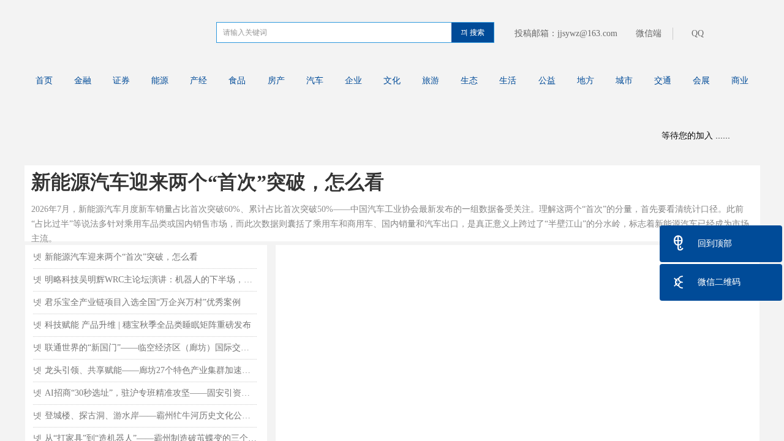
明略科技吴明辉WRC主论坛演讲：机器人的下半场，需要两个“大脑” (151, 279)
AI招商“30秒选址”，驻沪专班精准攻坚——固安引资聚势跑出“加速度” (151, 393)
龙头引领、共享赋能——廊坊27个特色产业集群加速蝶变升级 (151, 370)
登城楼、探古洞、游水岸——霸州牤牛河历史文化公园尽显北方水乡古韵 (151, 415)
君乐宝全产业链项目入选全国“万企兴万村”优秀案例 (143, 302)
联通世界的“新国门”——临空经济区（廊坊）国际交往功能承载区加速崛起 (151, 347)
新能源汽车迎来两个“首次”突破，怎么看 (207, 182)
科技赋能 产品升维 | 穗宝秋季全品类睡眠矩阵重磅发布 (148, 325)
